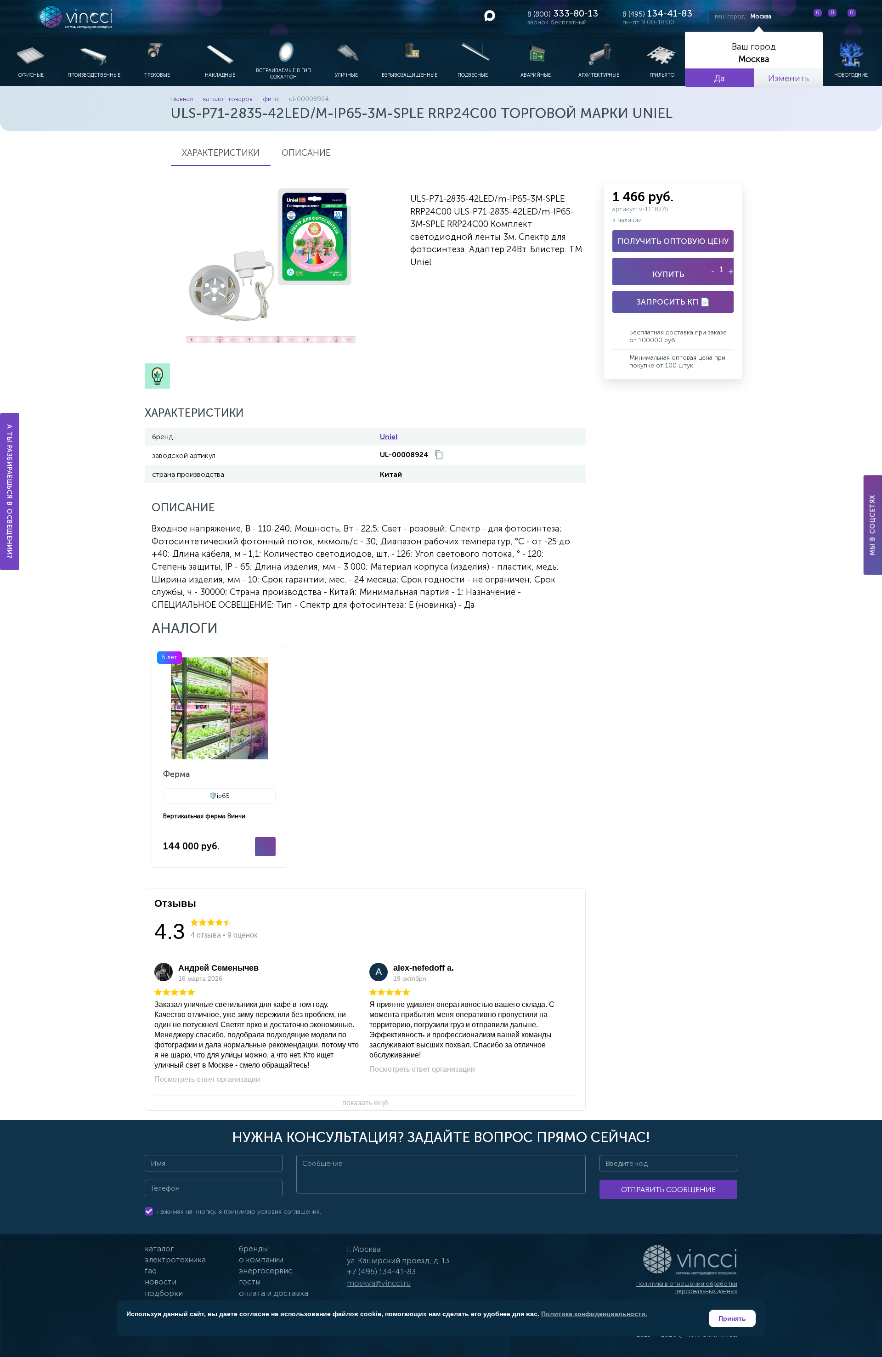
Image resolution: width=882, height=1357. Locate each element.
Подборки (164, 1293)
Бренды (253, 1248)
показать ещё (365, 1103)
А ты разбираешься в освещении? (10, 491)
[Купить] (265, 846)
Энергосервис (265, 1270)
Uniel (389, 436)
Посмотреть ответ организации (207, 1079)
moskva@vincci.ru (379, 1283)
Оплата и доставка (273, 1293)
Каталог (159, 1248)
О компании (261, 1259)
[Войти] (867, 17)
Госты (249, 1281)
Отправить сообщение (668, 1189)
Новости (160, 1281)
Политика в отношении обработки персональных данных (686, 1287)
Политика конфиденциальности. (594, 1313)
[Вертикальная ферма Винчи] (219, 756)
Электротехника (175, 1259)
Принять (732, 1318)
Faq (151, 1270)
